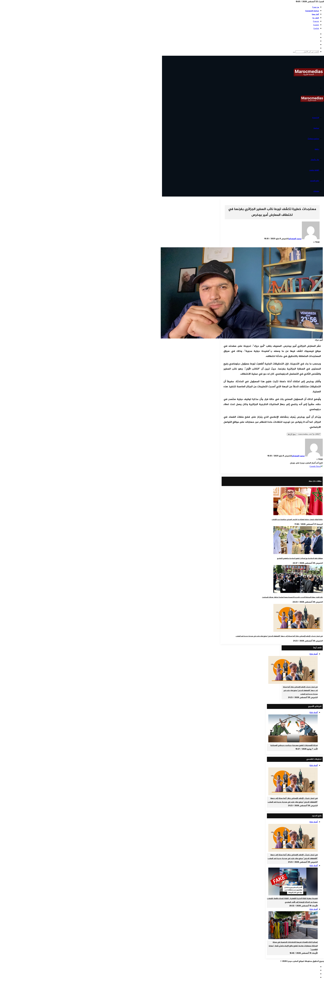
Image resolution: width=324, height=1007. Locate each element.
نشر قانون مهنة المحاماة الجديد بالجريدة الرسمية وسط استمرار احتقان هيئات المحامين (292, 597)
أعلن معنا (315, 14)
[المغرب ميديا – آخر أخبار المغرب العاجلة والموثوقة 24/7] (309, 76)
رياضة (317, 149)
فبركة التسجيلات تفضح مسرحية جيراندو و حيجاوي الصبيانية (294, 745)
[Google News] (316, 466)
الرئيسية (315, 117)
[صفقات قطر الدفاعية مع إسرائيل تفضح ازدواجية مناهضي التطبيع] (298, 553)
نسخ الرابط (292, 434)
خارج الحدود (314, 180)
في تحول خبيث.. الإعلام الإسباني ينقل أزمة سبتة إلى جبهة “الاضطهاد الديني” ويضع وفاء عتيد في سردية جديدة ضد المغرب (279, 636)
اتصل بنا (315, 17)
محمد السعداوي (295, 238)
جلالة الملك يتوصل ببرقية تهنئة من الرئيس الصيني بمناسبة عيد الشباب (297, 519)
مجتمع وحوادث (313, 138)
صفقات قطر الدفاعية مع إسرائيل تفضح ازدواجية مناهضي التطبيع (300, 558)
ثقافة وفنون (314, 170)
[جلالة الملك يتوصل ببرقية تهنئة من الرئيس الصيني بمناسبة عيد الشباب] (298, 514)
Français (316, 21)
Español (316, 25)
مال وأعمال (315, 159)
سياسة (316, 128)
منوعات (316, 191)
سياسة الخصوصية (312, 10)
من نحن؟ (315, 7)
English (316, 28)
